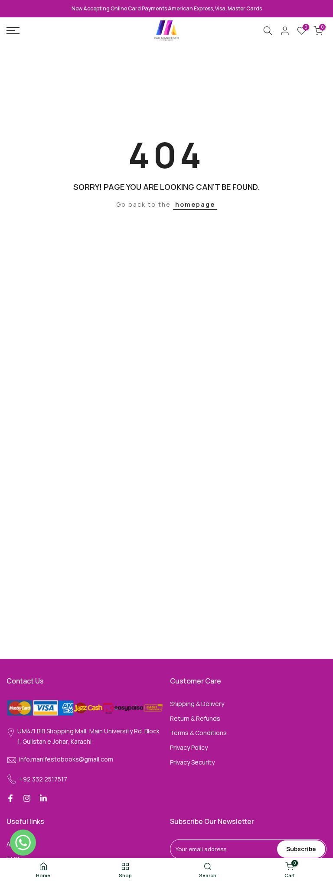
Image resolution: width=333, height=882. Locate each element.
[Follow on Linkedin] (43, 798)
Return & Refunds (195, 718)
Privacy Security (192, 762)
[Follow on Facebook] (10, 798)
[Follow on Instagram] (27, 798)
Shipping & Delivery (197, 704)
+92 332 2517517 (43, 779)
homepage (195, 204)
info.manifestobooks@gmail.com (66, 759)
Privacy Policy (189, 747)
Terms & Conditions (198, 733)
